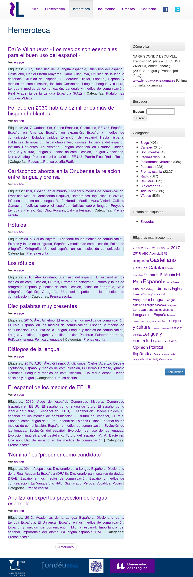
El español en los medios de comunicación (90, 238)
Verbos (89, 483)
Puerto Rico (94, 156)
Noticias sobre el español (47, 205)
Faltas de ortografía (98, 286)
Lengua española (155, 305)
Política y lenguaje (48, 339)
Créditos (128, 8)
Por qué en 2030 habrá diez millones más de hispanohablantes (61, 110)
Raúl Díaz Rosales (50, 210)
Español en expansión (64, 132)
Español (99, 78)
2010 (136, 248)
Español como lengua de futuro (31, 420)
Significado (73, 483)
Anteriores (66, 546)
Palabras (86, 334)
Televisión (147, 190)
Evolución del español (47, 430)
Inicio (34, 8)
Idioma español (83, 527)
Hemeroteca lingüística (88, 195)
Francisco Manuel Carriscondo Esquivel (38, 195)
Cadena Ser (43, 127)
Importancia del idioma (40, 531)
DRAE (12, 478)
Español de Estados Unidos (78, 420)
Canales (146, 147)
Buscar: (139, 111)
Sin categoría (150, 185)
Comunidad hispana (87, 401)
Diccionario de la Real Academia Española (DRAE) (66, 471)
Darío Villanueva (76, 73)
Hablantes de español (25, 142)
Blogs (144, 142)
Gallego (150, 289)
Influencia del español (106, 142)
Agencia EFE (158, 253)
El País (53, 281)
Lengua (87, 83)
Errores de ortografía (77, 281)
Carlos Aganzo (99, 363)
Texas (119, 156)
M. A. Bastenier (110, 435)
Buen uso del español (106, 68)
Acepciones (42, 468)
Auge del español (52, 401)
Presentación (55, 8)
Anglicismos (76, 363)
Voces (117, 483)
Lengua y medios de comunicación (35, 88)
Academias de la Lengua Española (64, 517)
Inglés (177, 288)
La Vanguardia (42, 483)
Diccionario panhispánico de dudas (96, 473)
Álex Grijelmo (45, 276)
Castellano (16, 73)
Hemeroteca (80, 8)
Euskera (139, 288)
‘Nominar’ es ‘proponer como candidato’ (55, 454)
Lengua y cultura (109, 83)
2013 (29, 517)
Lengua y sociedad (108, 151)
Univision (15, 439)
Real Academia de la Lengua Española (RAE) (45, 93)
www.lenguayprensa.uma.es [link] (154, 80)
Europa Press (171, 282)
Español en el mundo (50, 190)
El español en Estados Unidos (95, 410)
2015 (28, 238)
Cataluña (140, 267)
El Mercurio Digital (75, 78)
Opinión (32, 291)
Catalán (157, 267)
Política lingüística (148, 350)
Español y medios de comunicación (96, 190)
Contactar (148, 8)
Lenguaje (172, 305)
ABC (37, 363)
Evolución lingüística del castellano (35, 435)
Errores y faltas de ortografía (30, 243)
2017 (28, 68)
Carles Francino (66, 127)
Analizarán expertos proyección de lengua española (57, 500)
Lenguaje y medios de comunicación (94, 88)
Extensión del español (79, 137)
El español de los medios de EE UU (50, 387)
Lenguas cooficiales (160, 309)
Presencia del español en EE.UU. (57, 156)
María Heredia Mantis (72, 200)
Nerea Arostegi (19, 156)
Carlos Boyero (45, 238)
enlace (19, 62)
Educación (151, 274)
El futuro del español (92, 415)
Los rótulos (21, 262)
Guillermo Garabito (96, 367)
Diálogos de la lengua (34, 349)
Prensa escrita (54, 161)
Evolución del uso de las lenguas (95, 430)
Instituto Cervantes (64, 83)
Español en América (25, 132)
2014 (27, 468)
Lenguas (139, 309)
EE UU (103, 127)
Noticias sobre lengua (89, 205)
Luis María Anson (97, 372)
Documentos (106, 8)
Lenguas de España (149, 314)
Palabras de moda (109, 334)
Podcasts (35, 161)
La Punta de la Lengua (49, 329)
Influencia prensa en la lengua (31, 200)
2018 (137, 253)
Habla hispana (111, 137)
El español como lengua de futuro (68, 406)
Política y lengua (20, 339)
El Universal (47, 522)
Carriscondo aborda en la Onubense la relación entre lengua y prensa (64, 173)
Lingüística (159, 341)
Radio (109, 156)
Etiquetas (147, 221)
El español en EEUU (53, 410)
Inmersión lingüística (146, 294)
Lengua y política (21, 334)
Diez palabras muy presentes (42, 305)
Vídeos (27, 98)
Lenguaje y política (51, 334)
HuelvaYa (116, 195)
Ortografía (33, 248)
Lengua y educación (160, 327)
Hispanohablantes (58, 142)
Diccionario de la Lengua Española (79, 468)
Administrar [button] (175, 372)
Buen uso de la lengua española (60, 68)
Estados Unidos (44, 137)
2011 (143, 248)
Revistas (146, 180)
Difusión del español (41, 78)
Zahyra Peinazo (79, 210)
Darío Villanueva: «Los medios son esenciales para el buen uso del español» (62, 51)
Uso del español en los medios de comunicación (82, 248)
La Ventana (50, 146)
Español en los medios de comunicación (54, 324)
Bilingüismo (141, 260)
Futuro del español (81, 435)
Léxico (72, 334)
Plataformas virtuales (156, 161)
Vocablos (103, 483)
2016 (28, 190)
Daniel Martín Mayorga (43, 73)
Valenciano (165, 359)
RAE (59, 483)
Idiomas (80, 142)
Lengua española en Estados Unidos (93, 146)
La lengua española (77, 531)
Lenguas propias (155, 321)
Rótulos (17, 224)
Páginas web (150, 156)
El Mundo (167, 274)
